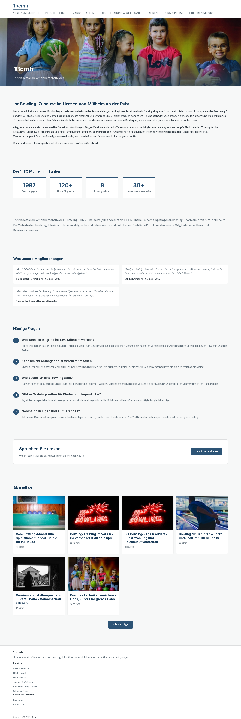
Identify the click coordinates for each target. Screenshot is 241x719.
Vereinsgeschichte (27, 13)
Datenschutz (19, 704)
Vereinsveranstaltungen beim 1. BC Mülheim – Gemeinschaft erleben (38, 599)
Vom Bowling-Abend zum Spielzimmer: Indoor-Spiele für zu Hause (36, 538)
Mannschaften (83, 13)
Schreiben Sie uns (201, 13)
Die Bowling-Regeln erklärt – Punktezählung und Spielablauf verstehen (146, 538)
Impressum (18, 700)
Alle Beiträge (120, 624)
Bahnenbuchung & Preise (165, 13)
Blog (102, 13)
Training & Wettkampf (126, 13)
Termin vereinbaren (206, 451)
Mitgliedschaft (56, 13)
